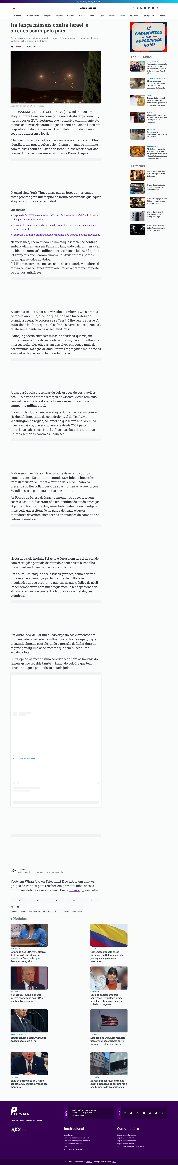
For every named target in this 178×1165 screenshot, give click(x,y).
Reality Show (148, 15)
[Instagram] (133, 8)
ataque (14, 911)
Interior (59, 15)
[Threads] (157, 8)
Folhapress (19, 47)
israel (50, 911)
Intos (114, 1162)
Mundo (112, 15)
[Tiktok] (137, 8)
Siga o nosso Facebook (126, 1141)
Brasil (92, 15)
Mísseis (66, 911)
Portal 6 (89, 1162)
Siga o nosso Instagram (126, 1135)
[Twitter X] (149, 8)
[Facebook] (141, 8)
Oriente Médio (77, 911)
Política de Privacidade (73, 1149)
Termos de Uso (70, 1146)
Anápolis (47, 15)
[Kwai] (153, 8)
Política (70, 15)
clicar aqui (76, 890)
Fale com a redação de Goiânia (76, 1138)
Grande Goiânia (32, 15)
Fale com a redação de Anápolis (77, 1141)
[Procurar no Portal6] (164, 7)
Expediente (68, 1135)
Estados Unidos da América (30, 911)
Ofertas (162, 15)
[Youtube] (145, 8)
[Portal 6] (89, 8)
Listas (122, 15)
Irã (44, 911)
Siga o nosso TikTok (125, 1138)
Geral (102, 15)
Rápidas (81, 15)
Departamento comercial (74, 1144)
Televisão (134, 15)
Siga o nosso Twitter (125, 1144)
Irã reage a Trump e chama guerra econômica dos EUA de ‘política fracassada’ (57, 234)
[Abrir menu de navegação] (13, 7)
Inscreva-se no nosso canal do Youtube (133, 1146)
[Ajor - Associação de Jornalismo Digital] (20, 1130)
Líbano (57, 911)
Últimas (17, 15)
